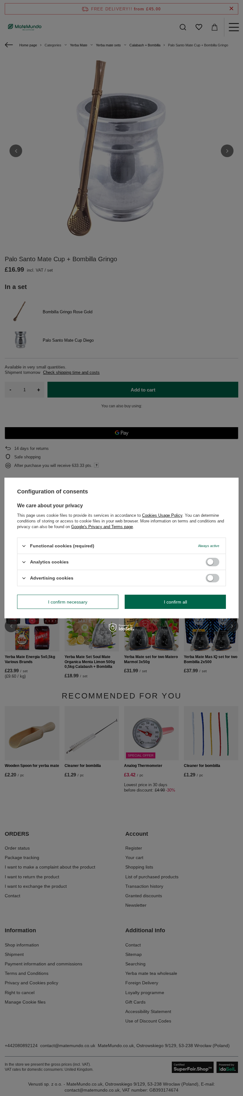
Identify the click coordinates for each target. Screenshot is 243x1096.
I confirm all (175, 601)
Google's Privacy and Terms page (102, 526)
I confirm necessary (67, 601)
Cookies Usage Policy (162, 515)
